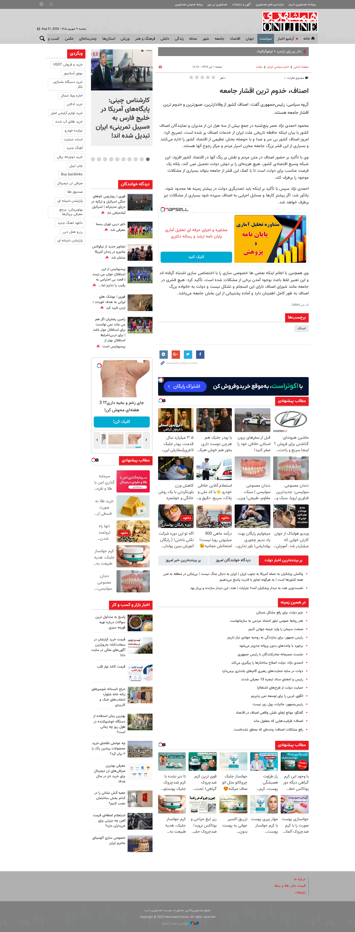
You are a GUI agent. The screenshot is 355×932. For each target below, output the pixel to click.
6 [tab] (117, 159)
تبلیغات (300, 892)
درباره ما (300, 879)
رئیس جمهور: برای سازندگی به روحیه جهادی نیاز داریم (265, 637)
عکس (69, 39)
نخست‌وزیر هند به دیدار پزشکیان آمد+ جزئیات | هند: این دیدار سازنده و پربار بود (246, 588)
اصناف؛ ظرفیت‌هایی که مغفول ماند (278, 721)
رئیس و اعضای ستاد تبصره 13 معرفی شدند (272, 679)
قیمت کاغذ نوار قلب (111, 667)
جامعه (219, 39)
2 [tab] (142, 159)
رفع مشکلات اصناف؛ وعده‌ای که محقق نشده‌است (268, 730)
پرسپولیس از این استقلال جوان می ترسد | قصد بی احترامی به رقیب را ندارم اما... (108, 277)
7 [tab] (111, 159)
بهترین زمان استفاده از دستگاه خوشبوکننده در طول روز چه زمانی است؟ (109, 724)
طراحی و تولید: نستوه (175, 923)
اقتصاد (235, 39)
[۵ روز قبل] (140, 821)
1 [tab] (148, 159)
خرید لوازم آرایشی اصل (67, 113)
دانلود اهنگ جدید (70, 223)
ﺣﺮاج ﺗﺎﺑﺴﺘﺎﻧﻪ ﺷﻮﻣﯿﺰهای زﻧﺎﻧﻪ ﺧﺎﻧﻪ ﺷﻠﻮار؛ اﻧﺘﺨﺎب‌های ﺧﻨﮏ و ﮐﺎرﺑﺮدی (108, 697)
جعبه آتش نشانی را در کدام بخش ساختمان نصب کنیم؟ (109, 798)
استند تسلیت (73, 139)
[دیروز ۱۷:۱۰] (140, 325)
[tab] (283, 560)
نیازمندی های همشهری (270, 4)
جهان (250, 39)
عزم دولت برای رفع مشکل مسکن (279, 612)
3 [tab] (135, 159)
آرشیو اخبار (285, 39)
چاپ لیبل (76, 166)
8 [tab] (105, 159)
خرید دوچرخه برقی (70, 157)
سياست (266, 39)
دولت (259, 67)
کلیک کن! (121, 421)
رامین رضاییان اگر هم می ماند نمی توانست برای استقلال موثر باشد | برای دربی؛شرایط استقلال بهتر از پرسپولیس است (109, 333)
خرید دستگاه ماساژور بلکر (68, 84)
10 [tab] (93, 159)
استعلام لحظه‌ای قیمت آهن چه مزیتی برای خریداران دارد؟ (109, 821)
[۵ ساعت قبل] (140, 623)
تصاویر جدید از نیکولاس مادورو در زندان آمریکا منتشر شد (108, 252)
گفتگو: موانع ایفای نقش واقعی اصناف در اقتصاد (269, 713)
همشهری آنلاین (287, 21)
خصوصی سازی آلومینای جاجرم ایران (108, 840)
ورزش (125, 39)
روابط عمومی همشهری (189, 4)
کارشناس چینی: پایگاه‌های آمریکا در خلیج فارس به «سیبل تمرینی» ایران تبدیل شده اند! (123, 118)
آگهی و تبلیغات (241, 4)
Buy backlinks (72, 174)
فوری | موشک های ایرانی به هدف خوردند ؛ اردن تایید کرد (109, 302)
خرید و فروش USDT (68, 64)
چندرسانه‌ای (88, 39)
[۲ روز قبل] (140, 672)
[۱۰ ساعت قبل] (140, 302)
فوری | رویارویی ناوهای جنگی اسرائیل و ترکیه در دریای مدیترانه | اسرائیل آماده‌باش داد (108, 205)
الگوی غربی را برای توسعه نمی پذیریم (277, 696)
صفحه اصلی (301, 67)
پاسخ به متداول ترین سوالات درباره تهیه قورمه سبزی (110, 622)
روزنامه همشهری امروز (302, 4)
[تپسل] (163, 209)
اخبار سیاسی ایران (278, 67)
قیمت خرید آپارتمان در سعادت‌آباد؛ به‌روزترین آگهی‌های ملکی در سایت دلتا (108, 647)
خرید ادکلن (75, 104)
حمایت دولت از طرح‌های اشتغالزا (280, 688)
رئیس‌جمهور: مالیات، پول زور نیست (278, 704)
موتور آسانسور (73, 73)
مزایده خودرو (74, 130)
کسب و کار (50, 39)
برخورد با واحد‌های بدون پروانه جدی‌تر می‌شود (271, 646)
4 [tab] (129, 159)
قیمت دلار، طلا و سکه (290, 886)
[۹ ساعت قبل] (140, 275)
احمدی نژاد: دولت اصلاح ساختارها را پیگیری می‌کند (267, 663)
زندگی (179, 39)
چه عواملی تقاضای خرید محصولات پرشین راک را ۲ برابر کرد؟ (108, 749)
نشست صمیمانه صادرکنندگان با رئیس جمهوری (270, 654)
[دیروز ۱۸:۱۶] (140, 252)
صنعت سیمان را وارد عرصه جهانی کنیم (275, 629)
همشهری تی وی (217, 4)
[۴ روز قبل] (140, 771)
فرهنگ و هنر (145, 39)
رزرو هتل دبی (73, 232)
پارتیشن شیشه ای (70, 201)
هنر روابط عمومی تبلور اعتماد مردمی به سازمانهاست (266, 621)
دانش (165, 39)
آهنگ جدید (75, 148)
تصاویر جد (294, 51)
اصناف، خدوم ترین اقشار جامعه (264, 91)
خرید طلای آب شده (69, 122)
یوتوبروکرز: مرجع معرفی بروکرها (71, 212)
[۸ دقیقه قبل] (122, 69)
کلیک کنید (196, 257)
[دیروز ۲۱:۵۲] (140, 202)
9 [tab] (99, 159)
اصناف (301, 328)
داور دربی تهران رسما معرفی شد (110, 227)
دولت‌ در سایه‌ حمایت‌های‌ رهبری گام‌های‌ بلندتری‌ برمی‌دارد (262, 671)
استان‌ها (108, 39)
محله (193, 39)
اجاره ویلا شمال (72, 95)
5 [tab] (123, 159)
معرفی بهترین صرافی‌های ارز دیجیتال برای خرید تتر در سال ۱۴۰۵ (109, 774)
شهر (205, 39)
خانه (306, 39)
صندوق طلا (75, 192)
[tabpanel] (122, 97)
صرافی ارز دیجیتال (70, 183)
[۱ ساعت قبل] (140, 230)
